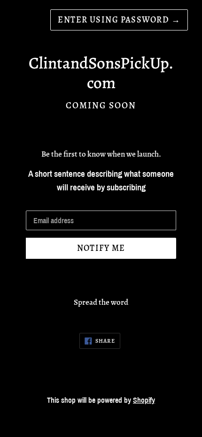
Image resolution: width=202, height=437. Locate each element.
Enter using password (119, 19)
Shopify (144, 400)
